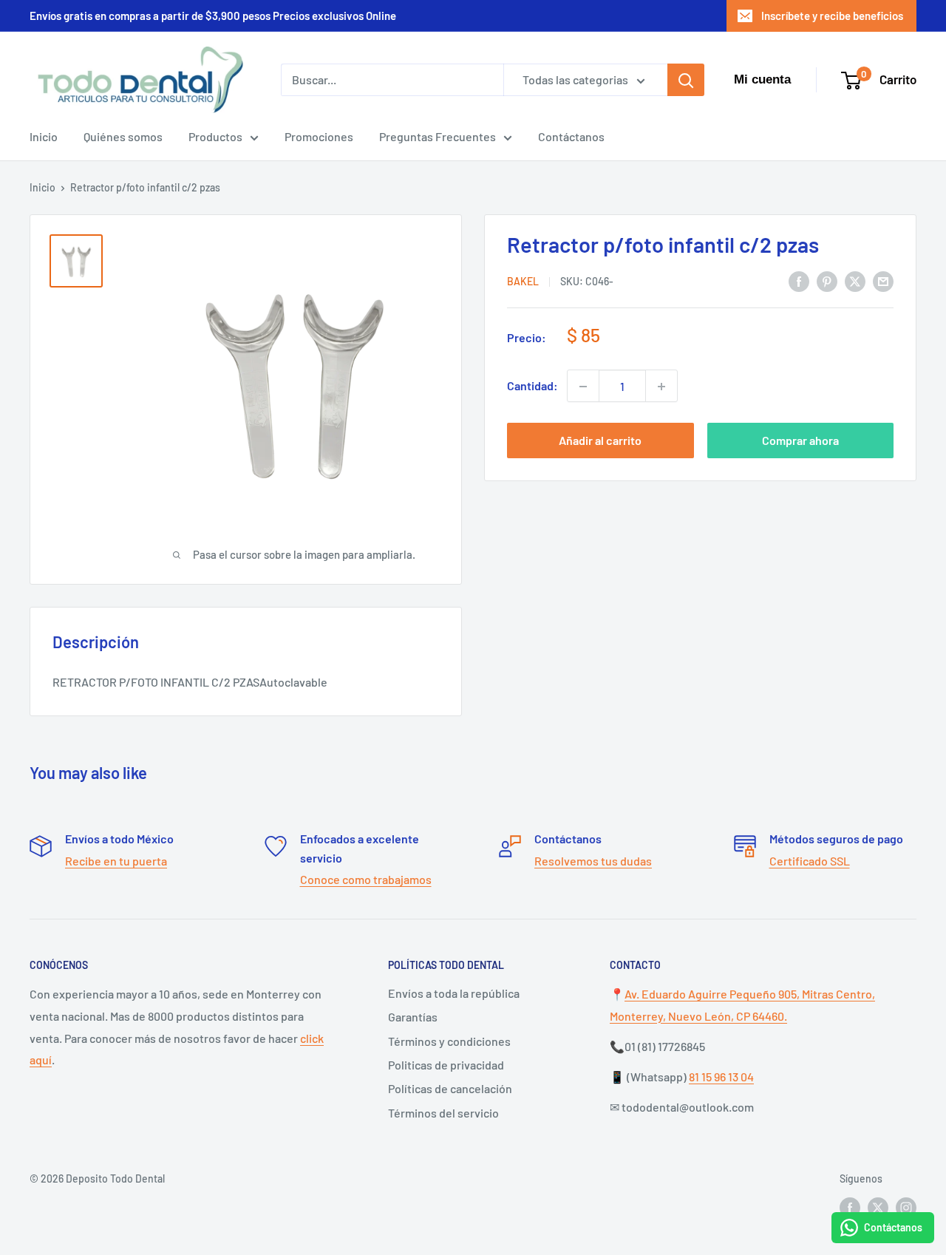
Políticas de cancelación (450, 1088)
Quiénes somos (123, 136)
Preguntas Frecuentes (437, 136)
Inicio (44, 136)
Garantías (413, 1017)
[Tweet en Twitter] (855, 280)
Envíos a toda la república (454, 993)
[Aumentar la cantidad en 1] (661, 386)
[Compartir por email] (883, 280)
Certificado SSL (809, 861)
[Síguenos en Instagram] (906, 1207)
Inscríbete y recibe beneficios (832, 15)
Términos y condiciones (449, 1041)
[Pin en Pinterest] (827, 280)
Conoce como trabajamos (366, 879)
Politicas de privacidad (446, 1065)
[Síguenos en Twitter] (878, 1207)
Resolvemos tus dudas (593, 861)
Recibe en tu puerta (116, 861)
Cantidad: (532, 386)
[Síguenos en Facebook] (850, 1207)
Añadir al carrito (600, 441)
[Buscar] (685, 80)
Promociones (319, 136)
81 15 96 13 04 (721, 1076)
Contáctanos (571, 136)
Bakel (523, 282)
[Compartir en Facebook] (799, 280)
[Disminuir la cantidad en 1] (583, 386)
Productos (215, 136)
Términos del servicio (443, 1113)
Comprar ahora (800, 441)
